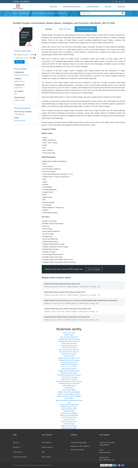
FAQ (43, 452)
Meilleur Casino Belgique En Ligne (69, 394)
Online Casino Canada (69, 347)
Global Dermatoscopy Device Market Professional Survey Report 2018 (67, 309)
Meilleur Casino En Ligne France (69, 358)
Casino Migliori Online (69, 385)
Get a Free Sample (94, 269)
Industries (53, 6)
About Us (108, 6)
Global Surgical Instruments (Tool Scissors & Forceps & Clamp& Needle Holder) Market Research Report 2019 (80, 300)
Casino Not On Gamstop (69, 379)
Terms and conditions (20, 457)
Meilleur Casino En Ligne (69, 373)
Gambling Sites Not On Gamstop (69, 339)
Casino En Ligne (69, 356)
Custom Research (93, 6)
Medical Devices (19, 81)
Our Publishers (47, 442)
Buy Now (19, 62)
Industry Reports (47, 447)
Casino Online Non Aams (69, 343)
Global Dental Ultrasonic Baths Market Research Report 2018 (64, 292)
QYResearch (84, 286)
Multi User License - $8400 (25, 58)
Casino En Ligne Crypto (69, 417)
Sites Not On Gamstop (69, 354)
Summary (48, 29)
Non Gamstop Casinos (69, 368)
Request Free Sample (86, 29)
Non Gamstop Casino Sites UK (69, 349)
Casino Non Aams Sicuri (69, 428)
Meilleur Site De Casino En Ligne (69, 371)
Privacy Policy (17, 452)
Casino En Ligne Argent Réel (69, 404)
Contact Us (121, 6)
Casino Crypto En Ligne (69, 421)
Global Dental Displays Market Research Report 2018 (62, 284)
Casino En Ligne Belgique (69, 413)
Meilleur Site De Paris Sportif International (69, 400)
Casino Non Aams (69, 411)
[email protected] (19, 120)
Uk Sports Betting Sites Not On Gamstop (69, 381)
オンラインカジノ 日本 (69, 366)
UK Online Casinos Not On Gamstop (69, 375)
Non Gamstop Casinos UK (69, 337)
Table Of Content (65, 29)
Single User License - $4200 (25, 55)
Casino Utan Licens (69, 332)
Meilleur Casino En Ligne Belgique (69, 392)
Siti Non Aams (69, 398)
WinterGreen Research (21, 75)
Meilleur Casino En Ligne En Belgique (69, 396)
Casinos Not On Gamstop (69, 364)
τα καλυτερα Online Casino (69, 345)
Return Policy (46, 457)
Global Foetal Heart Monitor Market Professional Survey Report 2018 (67, 317)
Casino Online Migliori (69, 390)
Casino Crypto (69, 335)
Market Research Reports (72, 6)
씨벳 (69, 402)
